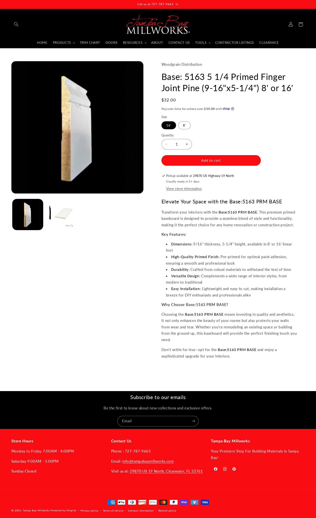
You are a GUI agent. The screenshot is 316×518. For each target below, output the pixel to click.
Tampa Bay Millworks (36, 510)
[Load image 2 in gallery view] (60, 214)
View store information (184, 188)
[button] (16, 24)
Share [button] (170, 369)
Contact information (141, 510)
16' (168, 125)
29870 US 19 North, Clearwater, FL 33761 (166, 471)
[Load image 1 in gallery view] (27, 214)
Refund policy (167, 510)
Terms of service (113, 510)
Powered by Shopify (63, 510)
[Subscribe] (193, 421)
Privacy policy (89, 510)
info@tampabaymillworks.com (148, 461)
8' (184, 125)
